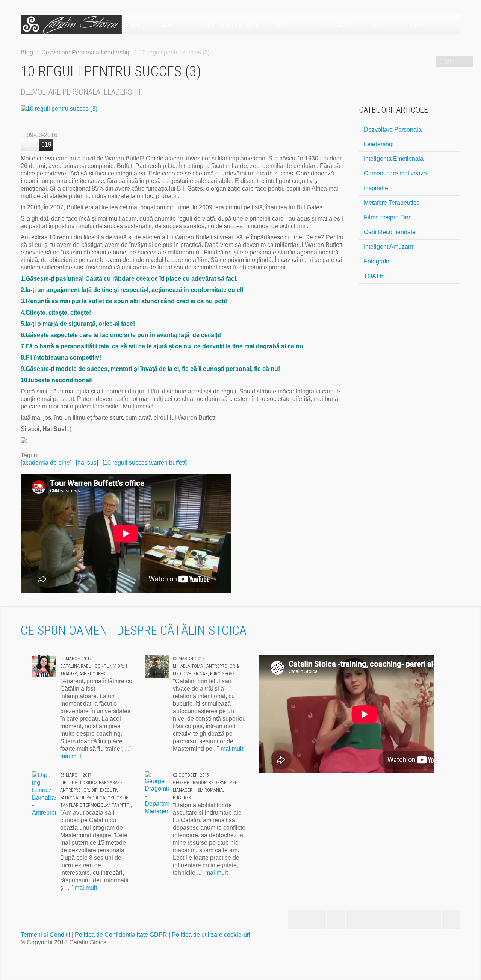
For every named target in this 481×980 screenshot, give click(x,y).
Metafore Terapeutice (392, 203)
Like (30, 144)
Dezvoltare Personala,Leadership (86, 52)
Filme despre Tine (388, 217)
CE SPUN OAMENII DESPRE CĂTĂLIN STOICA (134, 630)
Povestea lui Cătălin (227, 24)
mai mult (71, 756)
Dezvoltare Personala (393, 129)
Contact (417, 24)
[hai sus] (87, 463)
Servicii (284, 24)
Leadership (379, 144)
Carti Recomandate (390, 232)
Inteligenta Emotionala (394, 159)
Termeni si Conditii (46, 935)
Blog (167, 24)
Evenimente (335, 24)
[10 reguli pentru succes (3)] (184, 109)
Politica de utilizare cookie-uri (211, 935)
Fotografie (377, 261)
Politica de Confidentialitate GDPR (122, 935)
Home (136, 24)
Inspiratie (376, 188)
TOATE (374, 276)
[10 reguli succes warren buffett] (145, 463)
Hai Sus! (378, 24)
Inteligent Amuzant (388, 246)
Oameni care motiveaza (395, 173)
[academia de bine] (46, 463)
